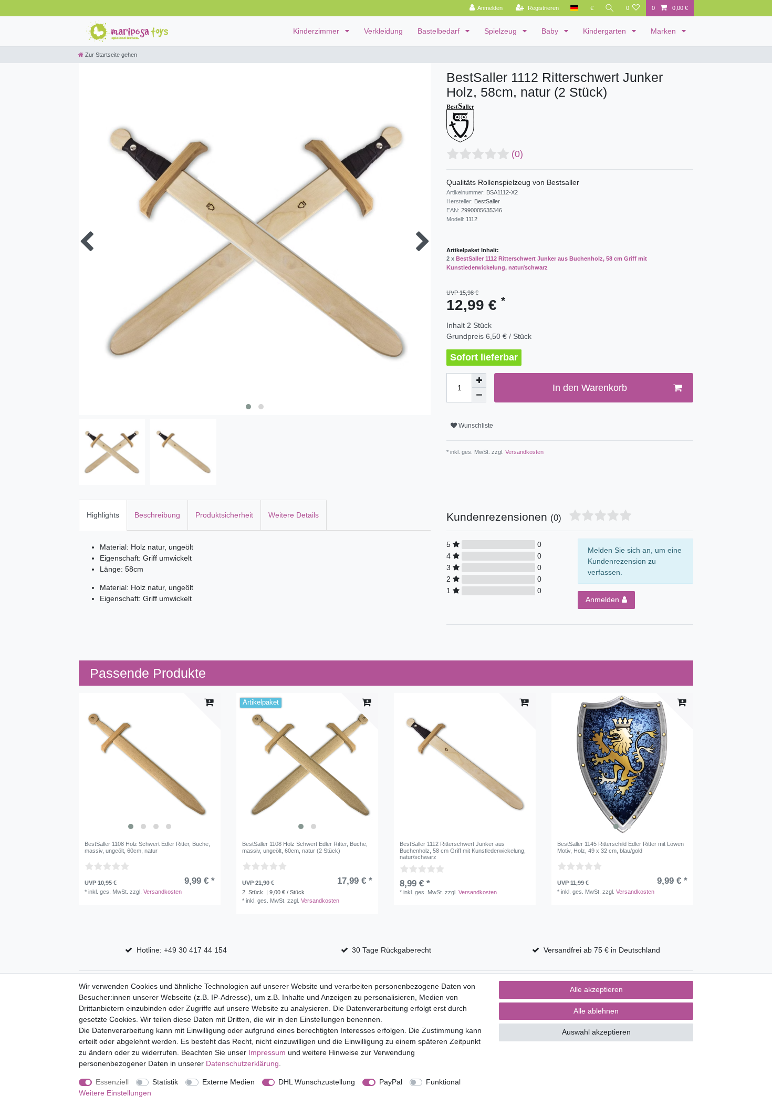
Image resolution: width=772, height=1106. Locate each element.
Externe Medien (228, 1082)
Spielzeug (501, 31)
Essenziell (112, 1082)
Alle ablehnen (596, 1011)
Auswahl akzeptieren (596, 1032)
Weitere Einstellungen (115, 1093)
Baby (550, 31)
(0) (517, 154)
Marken (664, 31)
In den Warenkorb (589, 388)
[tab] (103, 515)
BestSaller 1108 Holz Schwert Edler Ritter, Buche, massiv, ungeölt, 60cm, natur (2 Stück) (305, 847)
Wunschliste (475, 425)
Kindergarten (605, 31)
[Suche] (609, 8)
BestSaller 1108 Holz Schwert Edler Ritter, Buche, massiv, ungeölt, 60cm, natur (147, 847)
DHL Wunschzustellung (316, 1082)
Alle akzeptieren (596, 989)
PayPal (390, 1082)
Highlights (103, 515)
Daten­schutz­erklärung (242, 1063)
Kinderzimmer (317, 31)
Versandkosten (524, 452)
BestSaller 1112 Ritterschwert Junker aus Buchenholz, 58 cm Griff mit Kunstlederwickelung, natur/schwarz (463, 850)
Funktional (443, 1082)
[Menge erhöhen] (479, 380)
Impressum (267, 1052)
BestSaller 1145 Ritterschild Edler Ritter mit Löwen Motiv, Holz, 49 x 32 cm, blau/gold (620, 847)
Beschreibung (157, 515)
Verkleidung (383, 31)
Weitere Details (293, 515)
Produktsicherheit (224, 515)
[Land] (574, 8)
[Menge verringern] (479, 395)
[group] (150, 764)
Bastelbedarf (440, 31)
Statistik (165, 1082)
